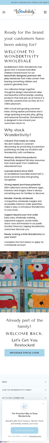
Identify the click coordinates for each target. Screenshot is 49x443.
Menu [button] (4, 382)
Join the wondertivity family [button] (17, 390)
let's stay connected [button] (13, 398)
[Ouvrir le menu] (6, 12)
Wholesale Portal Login (24, 352)
